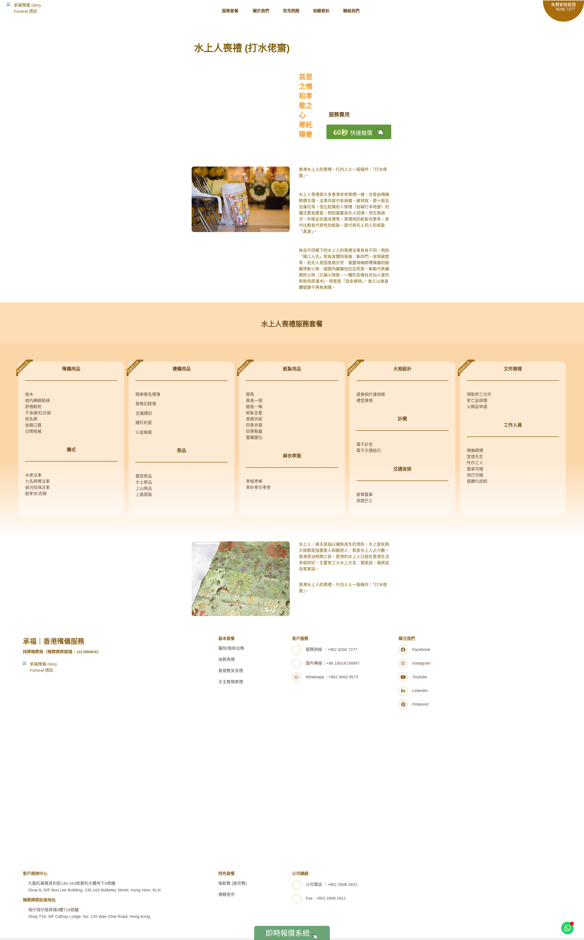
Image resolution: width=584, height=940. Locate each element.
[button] (233, 11)
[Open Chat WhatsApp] (567, 928)
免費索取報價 (563, 7)
